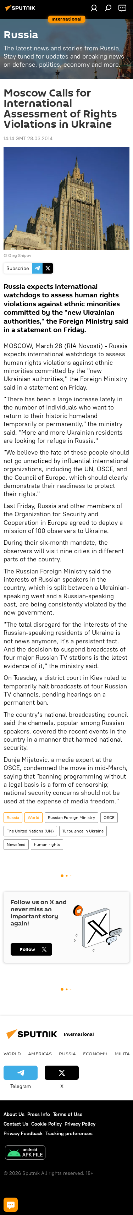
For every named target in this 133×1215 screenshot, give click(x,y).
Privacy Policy (80, 1124)
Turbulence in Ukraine (83, 831)
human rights (47, 844)
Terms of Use (68, 1114)
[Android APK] (25, 1153)
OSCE (109, 817)
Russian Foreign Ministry (71, 817)
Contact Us (16, 1124)
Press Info (38, 1114)
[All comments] (11, 1205)
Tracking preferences (69, 1133)
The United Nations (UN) (30, 831)
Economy (95, 1053)
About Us (14, 1114)
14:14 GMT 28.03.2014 (28, 138)
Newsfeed (16, 844)
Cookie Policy (46, 1124)
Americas (40, 1053)
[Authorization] (94, 8)
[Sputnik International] (21, 10)
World (33, 817)
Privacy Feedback (23, 1133)
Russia (13, 817)
